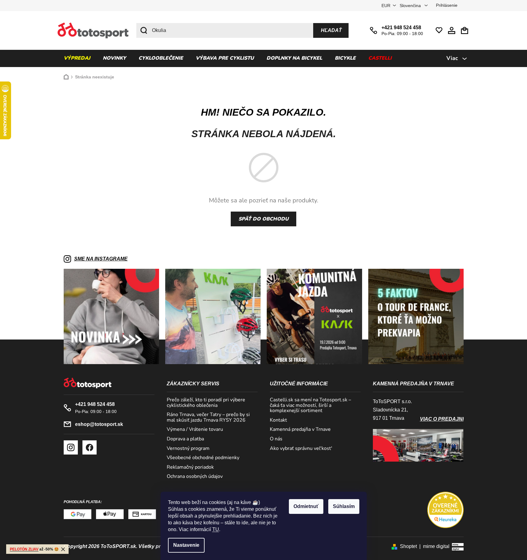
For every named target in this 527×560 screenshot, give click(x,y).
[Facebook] (89, 447)
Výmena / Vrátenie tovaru (195, 429)
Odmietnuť (306, 506)
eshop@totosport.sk (99, 424)
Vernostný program (188, 448)
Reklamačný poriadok (190, 467)
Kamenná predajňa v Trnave (300, 429)
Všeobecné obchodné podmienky (203, 458)
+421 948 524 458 (401, 27)
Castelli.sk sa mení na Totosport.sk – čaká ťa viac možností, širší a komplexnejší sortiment (310, 405)
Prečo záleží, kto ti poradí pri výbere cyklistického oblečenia (206, 402)
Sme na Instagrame (101, 258)
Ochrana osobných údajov (195, 476)
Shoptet (408, 546)
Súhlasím (344, 506)
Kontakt (278, 420)
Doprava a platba (185, 439)
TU (215, 529)
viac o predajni (442, 419)
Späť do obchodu (263, 219)
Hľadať (331, 30)
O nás (276, 439)
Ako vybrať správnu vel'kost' (301, 448)
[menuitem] (77, 58)
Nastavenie (186, 545)
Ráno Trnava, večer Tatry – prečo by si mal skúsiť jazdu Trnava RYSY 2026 (208, 417)
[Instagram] (71, 447)
